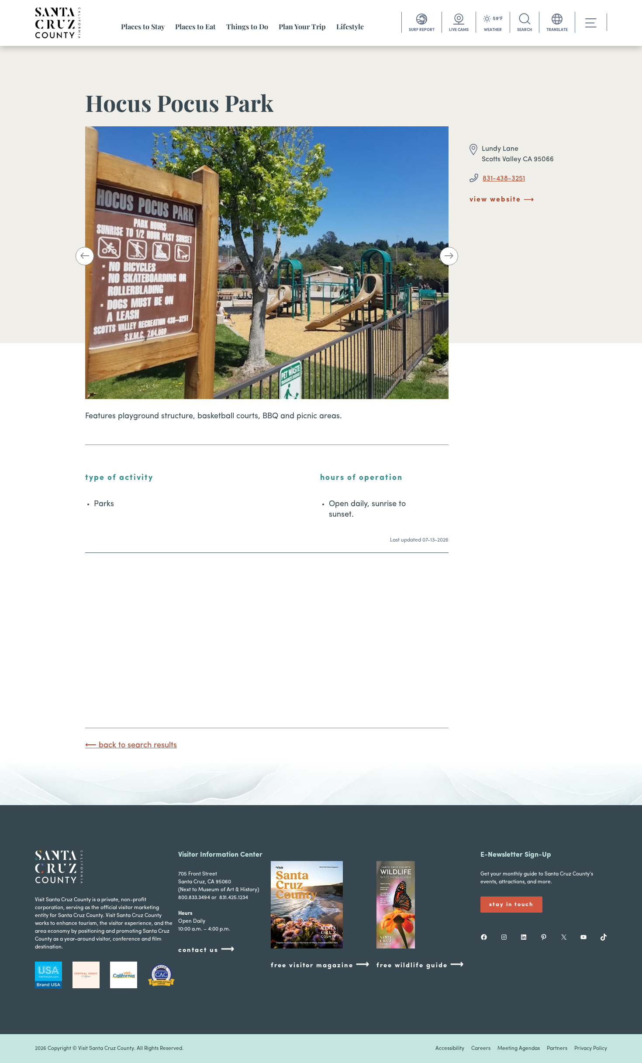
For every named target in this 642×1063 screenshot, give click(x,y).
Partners (557, 1048)
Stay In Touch (511, 904)
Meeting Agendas (518, 1048)
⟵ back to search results (131, 746)
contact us (206, 949)
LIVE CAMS (459, 30)
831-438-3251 (504, 178)
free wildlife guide (420, 964)
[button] (85, 258)
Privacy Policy (590, 1048)
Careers (480, 1048)
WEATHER (493, 30)
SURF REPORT (422, 30)
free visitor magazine (320, 964)
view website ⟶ (502, 199)
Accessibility (449, 1048)
